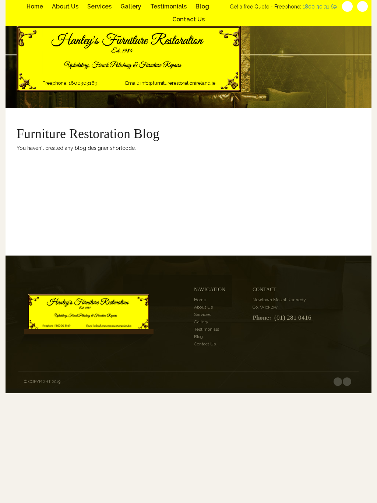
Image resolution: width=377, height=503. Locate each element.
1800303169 (83, 83)
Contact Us (188, 19)
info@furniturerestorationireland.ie (177, 83)
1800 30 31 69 (320, 7)
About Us (65, 6)
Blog (202, 6)
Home (35, 6)
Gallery (130, 6)
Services (99, 6)
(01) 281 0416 (292, 317)
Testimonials (168, 6)
